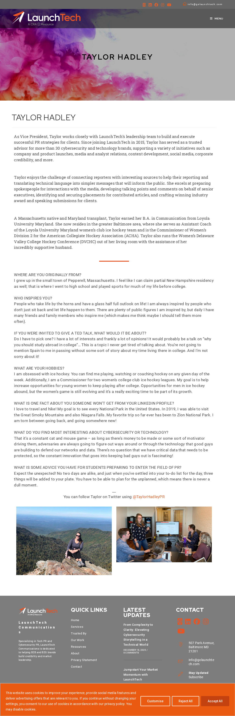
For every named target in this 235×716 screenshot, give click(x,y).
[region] (117, 699)
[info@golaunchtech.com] (184, 3)
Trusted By (78, 633)
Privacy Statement (84, 660)
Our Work (77, 640)
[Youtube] (169, 5)
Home (75, 620)
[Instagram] (162, 5)
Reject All (186, 701)
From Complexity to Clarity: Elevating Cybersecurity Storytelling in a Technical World (138, 634)
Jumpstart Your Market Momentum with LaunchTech (140, 674)
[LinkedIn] (150, 5)
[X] (144, 5)
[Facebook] (156, 5)
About (75, 653)
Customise (155, 701)
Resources (78, 646)
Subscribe (196, 677)
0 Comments (131, 652)
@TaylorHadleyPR (149, 496)
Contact (76, 666)
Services (77, 626)
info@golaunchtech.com (205, 4)
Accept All (215, 701)
